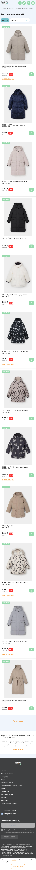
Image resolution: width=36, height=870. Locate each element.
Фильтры (5, 20)
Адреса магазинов (7, 774)
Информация (5, 777)
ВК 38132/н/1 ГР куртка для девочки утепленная (14, 295)
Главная (3, 8)
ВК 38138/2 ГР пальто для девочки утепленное (14, 67)
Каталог (10, 8)
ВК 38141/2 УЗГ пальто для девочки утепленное (14, 182)
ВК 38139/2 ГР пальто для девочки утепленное (14, 701)
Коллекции (4, 800)
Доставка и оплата (7, 783)
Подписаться (9, 837)
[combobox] (11, 20)
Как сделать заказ (7, 794)
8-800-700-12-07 (10, 810)
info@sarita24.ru (10, 814)
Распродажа (5, 791)
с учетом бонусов (8, 79)
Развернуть (17, 749)
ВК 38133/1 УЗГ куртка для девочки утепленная (14, 527)
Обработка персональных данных (11, 786)
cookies (14, 860)
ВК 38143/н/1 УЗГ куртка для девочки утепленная (15, 352)
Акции (3, 780)
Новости (3, 771)
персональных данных (11, 832)
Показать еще (18, 721)
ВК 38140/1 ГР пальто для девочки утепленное (14, 126)
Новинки (3, 797)
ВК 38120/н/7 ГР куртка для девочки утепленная (15, 411)
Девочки (18, 8)
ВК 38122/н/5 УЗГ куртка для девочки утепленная (15, 583)
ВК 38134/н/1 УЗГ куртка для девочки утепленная (15, 468)
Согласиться (18, 866)
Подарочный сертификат (9, 803)
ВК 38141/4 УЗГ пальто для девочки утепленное (14, 642)
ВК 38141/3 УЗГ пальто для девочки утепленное (14, 239)
